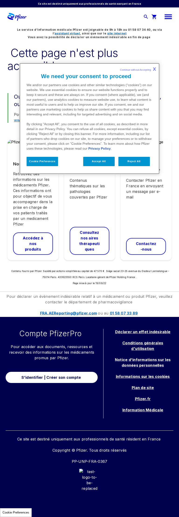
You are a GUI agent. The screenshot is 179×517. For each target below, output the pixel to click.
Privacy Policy (99, 148)
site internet (117, 33)
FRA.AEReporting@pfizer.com (68, 313)
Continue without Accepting (138, 69)
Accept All (99, 161)
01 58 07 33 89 (124, 313)
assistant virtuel (67, 33)
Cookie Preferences (16, 512)
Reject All (134, 161)
